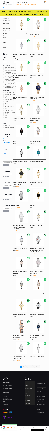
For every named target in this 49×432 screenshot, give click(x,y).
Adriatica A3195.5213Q (20, 161)
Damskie (5, 152)
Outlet (4, 42)
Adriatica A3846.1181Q (20, 33)
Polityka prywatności (41, 396)
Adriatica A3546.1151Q (36, 76)
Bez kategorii (6, 23)
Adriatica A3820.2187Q (20, 293)
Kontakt (38, 409)
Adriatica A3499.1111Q (19, 314)
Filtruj (5, 140)
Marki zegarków (6, 28)
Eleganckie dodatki (5, 36)
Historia (27, 398)
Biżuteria (5, 33)
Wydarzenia (27, 400)
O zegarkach (28, 383)
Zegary (4, 47)
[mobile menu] (4, 7)
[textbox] (8, 162)
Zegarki (5, 44)
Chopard (5, 25)
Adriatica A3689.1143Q (20, 118)
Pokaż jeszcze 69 (7, 119)
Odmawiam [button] (40, 430)
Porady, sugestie (28, 388)
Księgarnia (5, 39)
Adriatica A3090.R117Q (37, 293)
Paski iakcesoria (6, 30)
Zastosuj (6, 165)
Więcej (46, 430)
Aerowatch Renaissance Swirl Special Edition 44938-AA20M (37, 250)
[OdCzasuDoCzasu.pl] (7, 3)
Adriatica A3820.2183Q (37, 225)
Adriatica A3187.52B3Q (37, 314)
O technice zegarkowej (27, 394)
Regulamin (39, 394)
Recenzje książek (29, 391)
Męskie (4, 153)
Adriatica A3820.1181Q (36, 182)
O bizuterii (27, 403)
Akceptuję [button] (34, 430)
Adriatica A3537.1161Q (36, 54)
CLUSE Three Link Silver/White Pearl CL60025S (19, 227)
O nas (38, 381)
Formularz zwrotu (40, 412)
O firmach (27, 385)
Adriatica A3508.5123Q (37, 357)
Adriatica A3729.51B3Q (20, 248)
